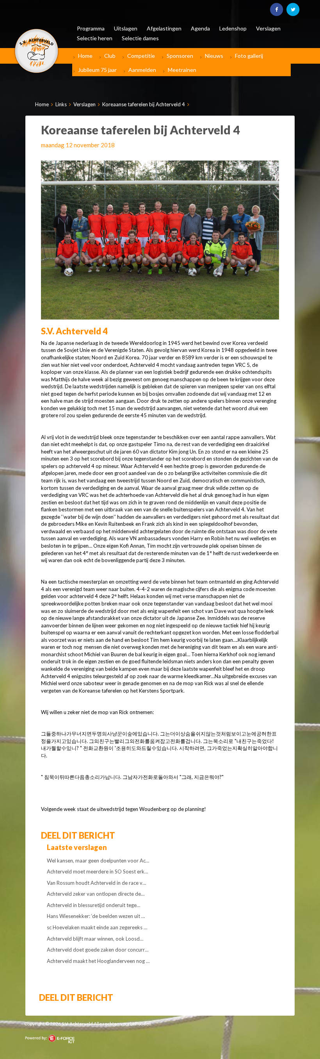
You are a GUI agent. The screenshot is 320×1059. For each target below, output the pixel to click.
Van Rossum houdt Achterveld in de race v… (96, 883)
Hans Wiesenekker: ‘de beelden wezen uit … (96, 916)
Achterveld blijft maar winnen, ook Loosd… (95, 939)
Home (85, 55)
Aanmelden (142, 69)
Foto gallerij (249, 55)
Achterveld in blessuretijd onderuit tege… (93, 905)
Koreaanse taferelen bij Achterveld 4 (143, 104)
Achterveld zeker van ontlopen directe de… (95, 894)
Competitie (141, 55)
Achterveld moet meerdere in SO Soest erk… (97, 871)
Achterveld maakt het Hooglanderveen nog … (98, 961)
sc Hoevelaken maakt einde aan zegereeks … (97, 927)
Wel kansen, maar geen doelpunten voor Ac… (98, 860)
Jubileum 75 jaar (97, 69)
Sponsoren (180, 55)
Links (61, 104)
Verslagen (84, 104)
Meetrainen (182, 69)
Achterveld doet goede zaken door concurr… (97, 949)
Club (110, 55)
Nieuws (214, 55)
